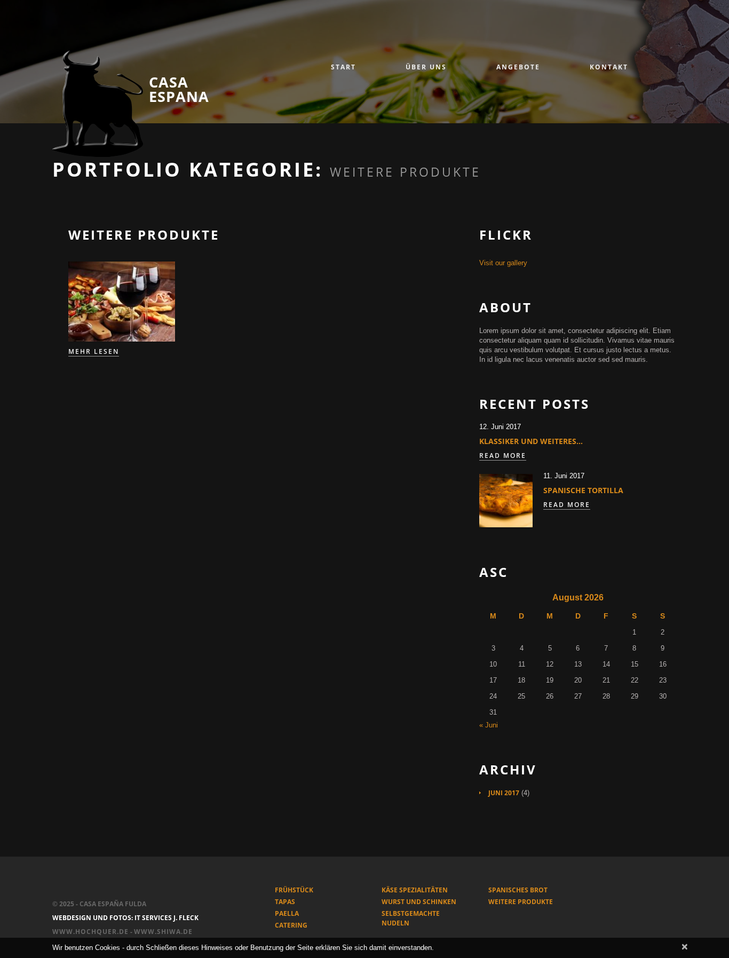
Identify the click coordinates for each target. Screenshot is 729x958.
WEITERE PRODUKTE (520, 901)
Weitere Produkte (143, 234)
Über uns (426, 67)
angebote (518, 67)
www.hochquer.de (90, 931)
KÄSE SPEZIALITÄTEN (415, 889)
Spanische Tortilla (583, 490)
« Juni (488, 725)
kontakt (609, 67)
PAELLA (287, 913)
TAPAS (285, 901)
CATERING (291, 925)
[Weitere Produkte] (121, 302)
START (343, 67)
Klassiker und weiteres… (531, 441)
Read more (502, 456)
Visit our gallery (503, 263)
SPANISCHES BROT (518, 889)
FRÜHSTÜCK (294, 889)
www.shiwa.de (163, 931)
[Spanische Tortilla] (506, 500)
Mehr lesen (93, 351)
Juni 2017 (503, 792)
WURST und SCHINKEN (419, 901)
